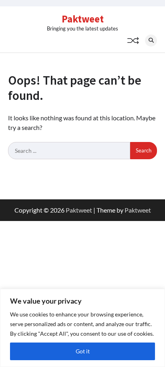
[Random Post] (133, 40)
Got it (83, 351)
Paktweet (83, 18)
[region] (82, 328)
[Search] (151, 40)
